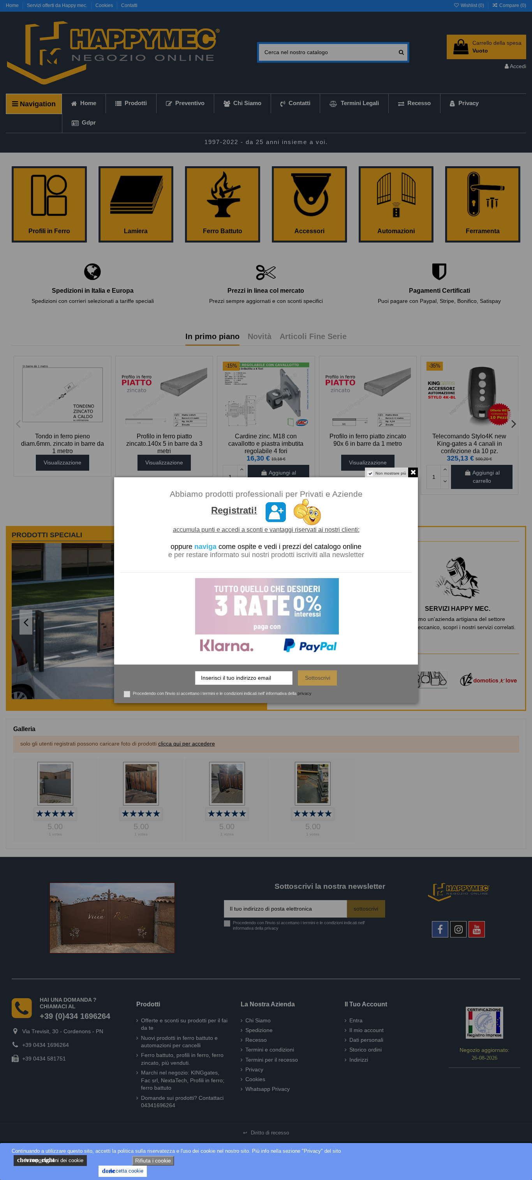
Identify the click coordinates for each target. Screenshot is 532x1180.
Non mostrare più (390, 473)
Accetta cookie (122, 1171)
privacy (305, 693)
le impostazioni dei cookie (50, 1160)
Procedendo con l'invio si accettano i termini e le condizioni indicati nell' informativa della (222, 693)
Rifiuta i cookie (153, 1160)
